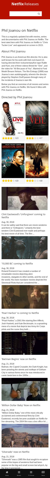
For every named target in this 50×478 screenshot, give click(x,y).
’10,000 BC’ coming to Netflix (17, 263)
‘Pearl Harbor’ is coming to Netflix (20, 312)
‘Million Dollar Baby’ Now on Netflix (21, 405)
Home (7, 475)
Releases (25, 3)
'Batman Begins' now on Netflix (19, 359)
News (43, 475)
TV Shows (31, 475)
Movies (19, 475)
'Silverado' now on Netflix (15, 451)
